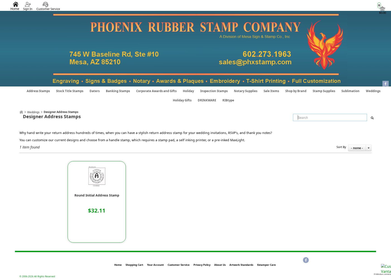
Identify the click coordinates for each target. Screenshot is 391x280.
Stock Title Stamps (69, 91)
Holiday (188, 91)
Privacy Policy (201, 264)
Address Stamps (38, 91)
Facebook (385, 84)
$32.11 (96, 210)
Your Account (155, 264)
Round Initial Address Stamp (96, 195)
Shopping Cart (134, 264)
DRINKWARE (207, 100)
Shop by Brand (295, 91)
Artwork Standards (241, 264)
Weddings (373, 91)
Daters (95, 91)
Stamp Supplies (324, 91)
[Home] (21, 112)
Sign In (27, 9)
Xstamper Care (266, 264)
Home (14, 9)
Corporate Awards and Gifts (156, 91)
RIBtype (228, 100)
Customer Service (48, 9)
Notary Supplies (245, 91)
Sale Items (271, 91)
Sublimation (350, 91)
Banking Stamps (118, 91)
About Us (220, 264)
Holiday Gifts (182, 100)
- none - (357, 148)
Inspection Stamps (214, 91)
